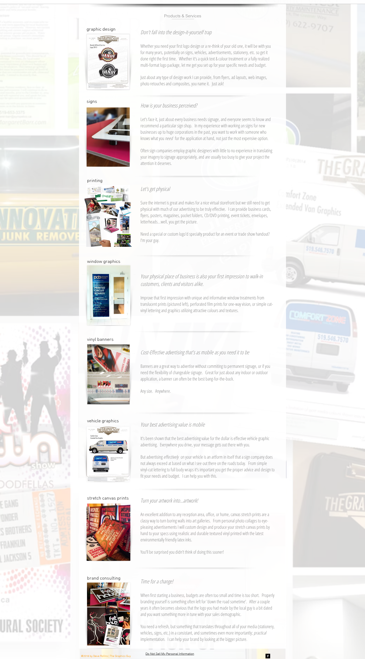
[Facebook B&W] (268, 656)
